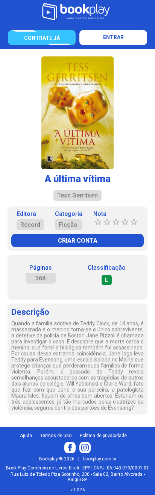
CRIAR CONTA (77, 240)
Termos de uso (55, 435)
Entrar (113, 37)
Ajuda (26, 435)
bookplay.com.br (99, 459)
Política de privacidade (103, 435)
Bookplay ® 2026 (56, 459)
